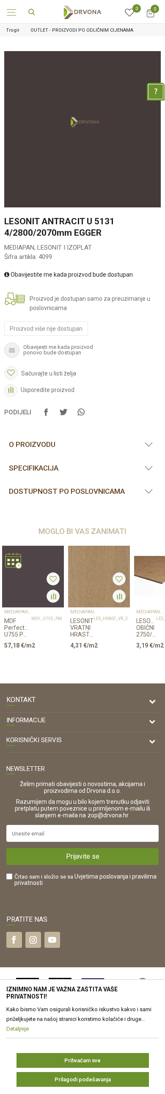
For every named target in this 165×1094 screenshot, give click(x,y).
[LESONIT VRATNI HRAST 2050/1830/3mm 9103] (99, 576)
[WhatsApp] (81, 416)
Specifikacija (33, 468)
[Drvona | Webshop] (82, 11)
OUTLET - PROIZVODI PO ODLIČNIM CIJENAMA (81, 30)
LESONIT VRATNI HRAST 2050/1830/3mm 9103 (82, 628)
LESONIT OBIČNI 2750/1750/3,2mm (146, 628)
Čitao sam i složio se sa (85, 880)
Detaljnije (30, 661)
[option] (82, 30)
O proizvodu (32, 444)
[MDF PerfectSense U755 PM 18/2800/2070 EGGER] (33, 576)
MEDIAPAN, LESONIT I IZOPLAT (48, 247)
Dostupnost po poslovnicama (67, 491)
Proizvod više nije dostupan (46, 328)
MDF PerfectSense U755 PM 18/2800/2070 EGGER (17, 628)
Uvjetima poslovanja (101, 876)
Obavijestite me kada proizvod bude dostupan (71, 274)
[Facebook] (46, 416)
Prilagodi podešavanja (83, 1079)
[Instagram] (33, 940)
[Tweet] (63, 416)
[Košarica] (150, 17)
